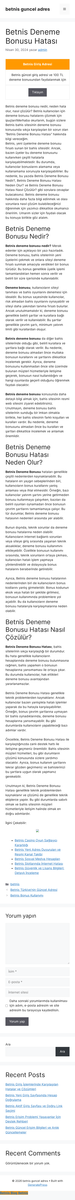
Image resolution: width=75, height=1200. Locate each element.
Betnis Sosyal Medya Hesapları (37, 859)
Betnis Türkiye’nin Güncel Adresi (33, 890)
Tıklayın (37, 92)
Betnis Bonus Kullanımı (26, 895)
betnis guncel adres (27, 9)
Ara (8, 1044)
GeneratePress (37, 1185)
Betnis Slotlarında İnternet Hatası (39, 863)
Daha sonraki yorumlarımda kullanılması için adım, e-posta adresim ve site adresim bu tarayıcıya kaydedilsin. (38, 1005)
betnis (14, 884)
